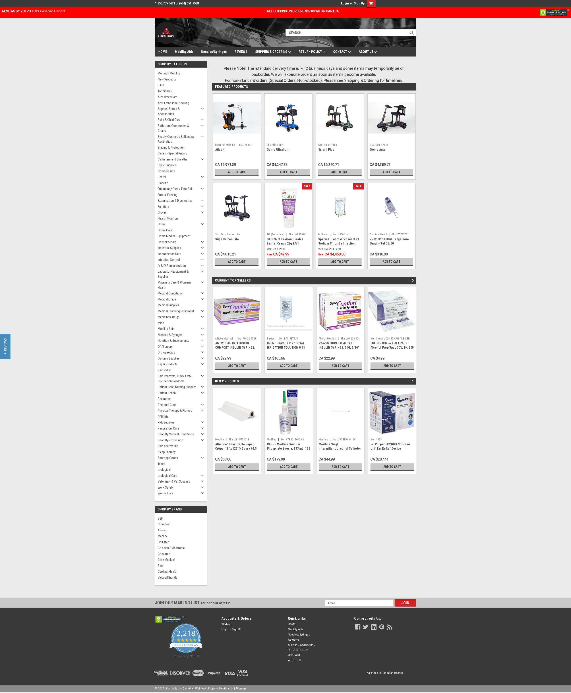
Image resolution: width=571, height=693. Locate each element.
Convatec (164, 554)
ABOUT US (366, 52)
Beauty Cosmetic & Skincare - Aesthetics (177, 139)
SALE (161, 85)
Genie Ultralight (278, 149)
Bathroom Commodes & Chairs (173, 128)
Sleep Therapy (167, 452)
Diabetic (163, 183)
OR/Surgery (165, 347)
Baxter (270, 338)
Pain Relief (164, 370)
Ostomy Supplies (169, 358)
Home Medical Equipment (174, 236)
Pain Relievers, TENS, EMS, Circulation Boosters (175, 378)
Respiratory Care (168, 428)
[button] (5, 346)
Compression (166, 171)
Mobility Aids (184, 52)
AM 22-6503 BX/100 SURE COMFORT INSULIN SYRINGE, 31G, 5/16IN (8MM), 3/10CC (235, 347)
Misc (161, 323)
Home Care (165, 230)
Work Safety (166, 487)
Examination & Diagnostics (175, 201)
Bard (160, 566)
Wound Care (165, 493)
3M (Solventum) (276, 234)
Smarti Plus (326, 149)
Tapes (161, 464)
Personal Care (167, 405)
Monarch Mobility (169, 73)
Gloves (162, 212)
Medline (163, 536)
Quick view (288, 138)
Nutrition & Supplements (173, 341)
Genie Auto (378, 149)
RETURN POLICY (311, 52)
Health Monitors (168, 218)
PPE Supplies (166, 422)
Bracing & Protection (171, 148)
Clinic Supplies (167, 165)
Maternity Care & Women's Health (175, 285)
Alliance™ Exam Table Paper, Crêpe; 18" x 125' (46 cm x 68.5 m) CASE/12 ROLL (236, 448)
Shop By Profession (170, 440)
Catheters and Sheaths (172, 159)
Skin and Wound (168, 446)
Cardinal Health (167, 572)
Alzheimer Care (167, 97)
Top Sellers (165, 91)
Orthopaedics (166, 352)
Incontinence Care (169, 254)
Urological (164, 470)
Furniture (163, 207)
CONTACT (340, 52)
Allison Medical (224, 338)
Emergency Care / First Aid (175, 189)
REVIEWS (240, 52)
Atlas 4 (220, 149)
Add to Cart (237, 172)
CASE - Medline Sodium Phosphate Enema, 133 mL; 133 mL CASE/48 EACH (288, 448)
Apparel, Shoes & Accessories (169, 111)
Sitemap (241, 688)
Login (345, 3)
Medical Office (167, 299)
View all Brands (167, 578)
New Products (167, 79)
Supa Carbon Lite (227, 239)
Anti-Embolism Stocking (173, 103)
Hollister (163, 542)
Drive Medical (166, 560)
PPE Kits (163, 417)
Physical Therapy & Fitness (175, 411)
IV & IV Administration (172, 266)
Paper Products (168, 364)
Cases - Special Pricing (172, 153)
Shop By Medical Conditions (176, 434)
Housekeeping (167, 242)
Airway (162, 530)
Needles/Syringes (214, 52)
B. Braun (323, 234)
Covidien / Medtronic (171, 548)
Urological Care (167, 476)
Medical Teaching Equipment (176, 311)
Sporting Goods (168, 458)
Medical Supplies (168, 305)
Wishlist (226, 624)
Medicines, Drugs (169, 317)
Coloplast (164, 524)
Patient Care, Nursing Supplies (177, 387)
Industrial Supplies (169, 248)
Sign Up (359, 3)
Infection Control (169, 260)
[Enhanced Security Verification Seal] (554, 12)
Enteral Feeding (167, 195)
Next (413, 280)
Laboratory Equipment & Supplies (173, 274)
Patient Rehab (167, 393)
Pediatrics (164, 399)
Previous (409, 280)
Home (162, 224)
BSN (160, 518)
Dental (162, 177)
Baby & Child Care (169, 120)
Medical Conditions (170, 293)
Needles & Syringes (170, 335)
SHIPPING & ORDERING (271, 52)
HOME (162, 52)
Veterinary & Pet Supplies (174, 481)
